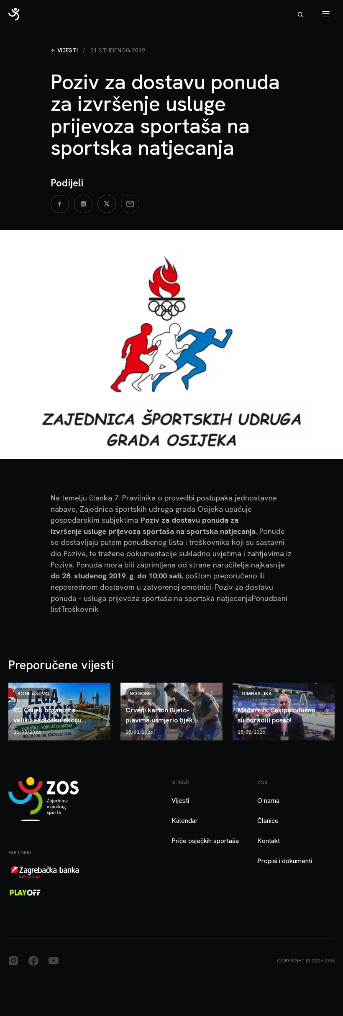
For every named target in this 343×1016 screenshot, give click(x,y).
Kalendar (185, 820)
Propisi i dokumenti (284, 860)
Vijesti (67, 50)
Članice (268, 820)
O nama (268, 800)
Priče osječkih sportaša (205, 840)
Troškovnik (80, 609)
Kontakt (268, 840)
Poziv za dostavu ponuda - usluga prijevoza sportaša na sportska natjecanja (162, 592)
